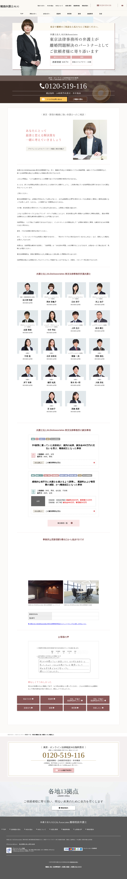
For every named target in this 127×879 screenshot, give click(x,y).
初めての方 (27, 699)
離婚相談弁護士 (74, 862)
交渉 (80, 475)
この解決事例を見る (53, 462)
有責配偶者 (55, 475)
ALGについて (59, 5)
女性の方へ (46, 14)
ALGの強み (50, 5)
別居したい (97, 708)
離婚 (33, 439)
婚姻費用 (90, 14)
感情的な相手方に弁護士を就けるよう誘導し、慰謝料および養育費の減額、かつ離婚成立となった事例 (63, 483)
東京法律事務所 (55, 439)
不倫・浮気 (47, 475)
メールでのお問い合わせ (54, 99)
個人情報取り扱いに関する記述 (27, 844)
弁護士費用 (68, 5)
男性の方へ (33, 14)
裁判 (48, 439)
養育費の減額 (73, 475)
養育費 (69, 14)
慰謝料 (59, 14)
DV (37, 439)
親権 (79, 14)
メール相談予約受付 (64, 770)
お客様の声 (78, 829)
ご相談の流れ (78, 99)
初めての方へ (41, 5)
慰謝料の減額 (63, 475)
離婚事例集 (77, 5)
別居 (100, 14)
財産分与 (42, 439)
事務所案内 (85, 5)
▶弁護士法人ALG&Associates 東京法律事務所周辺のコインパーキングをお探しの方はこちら (57, 624)
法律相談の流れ (16, 829)
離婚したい (39, 475)
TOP (21, 14)
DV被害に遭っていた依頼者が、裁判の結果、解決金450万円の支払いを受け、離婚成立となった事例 (63, 447)
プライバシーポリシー (11, 844)
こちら (68, 765)
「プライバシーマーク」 (18, 851)
